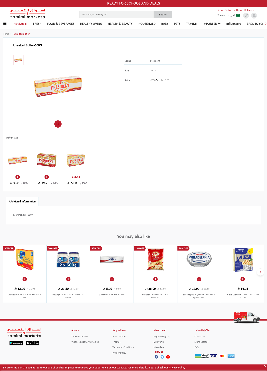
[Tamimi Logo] (27, 14)
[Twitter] (162, 357)
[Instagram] (168, 357)
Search (163, 14)
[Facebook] (156, 357)
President (155, 61)
